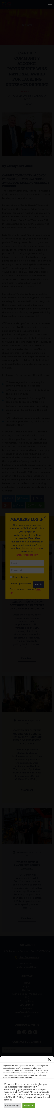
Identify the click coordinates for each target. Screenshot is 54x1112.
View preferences (27, 1101)
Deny (27, 1094)
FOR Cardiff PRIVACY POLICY (14, 1108)
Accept (27, 1086)
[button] (49, 1059)
